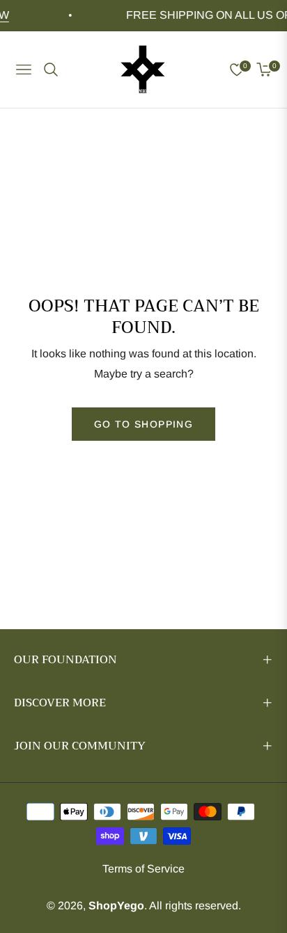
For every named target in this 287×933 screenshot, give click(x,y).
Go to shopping (144, 424)
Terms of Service (143, 869)
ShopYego (116, 905)
